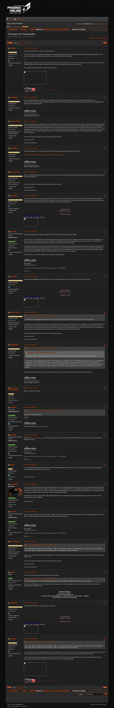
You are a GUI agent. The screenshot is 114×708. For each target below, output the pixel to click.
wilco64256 (65, 29)
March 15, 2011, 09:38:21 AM (30, 484)
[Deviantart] (9, 61)
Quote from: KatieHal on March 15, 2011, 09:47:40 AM (40, 545)
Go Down (10, 43)
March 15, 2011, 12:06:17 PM (30, 572)
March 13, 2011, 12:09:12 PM (30, 121)
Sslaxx (12, 465)
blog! (29, 271)
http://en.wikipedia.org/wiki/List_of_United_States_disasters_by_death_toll (44, 154)
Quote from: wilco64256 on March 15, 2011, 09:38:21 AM (40, 579)
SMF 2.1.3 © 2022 (11, 704)
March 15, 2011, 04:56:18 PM (30, 638)
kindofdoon (14, 97)
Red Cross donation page (37, 438)
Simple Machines (19, 704)
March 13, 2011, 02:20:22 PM (30, 195)
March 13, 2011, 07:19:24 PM (30, 276)
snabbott (51, 29)
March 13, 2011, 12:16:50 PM (30, 148)
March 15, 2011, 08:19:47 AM (30, 464)
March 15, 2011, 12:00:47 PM (30, 541)
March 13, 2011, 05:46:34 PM (30, 231)
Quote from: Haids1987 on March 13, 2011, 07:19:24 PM (40, 315)
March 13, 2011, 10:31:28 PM (30, 344)
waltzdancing (57, 29)
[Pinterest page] (9, 206)
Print (105, 43)
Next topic (103, 38)
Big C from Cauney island (13, 389)
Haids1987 (13, 196)
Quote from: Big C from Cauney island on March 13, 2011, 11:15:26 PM (44, 410)
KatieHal (46, 29)
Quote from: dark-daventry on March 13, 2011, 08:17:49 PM (41, 348)
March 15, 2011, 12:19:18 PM (30, 603)
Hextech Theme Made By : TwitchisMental (17, 706)
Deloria (12, 572)
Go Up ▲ (104, 704)
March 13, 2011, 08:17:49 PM (30, 312)
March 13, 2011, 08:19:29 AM (30, 97)
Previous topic (94, 38)
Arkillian (13, 48)
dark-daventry (15, 121)
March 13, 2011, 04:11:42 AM (30, 48)
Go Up (9, 687)
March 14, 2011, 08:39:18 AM (30, 407)
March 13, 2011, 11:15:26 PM (30, 388)
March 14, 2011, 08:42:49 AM (30, 434)
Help (91, 704)
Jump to (81, 694)
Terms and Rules (97, 704)
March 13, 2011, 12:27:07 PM (30, 172)
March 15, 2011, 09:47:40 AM (30, 511)
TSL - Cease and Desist (17, 26)
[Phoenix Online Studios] (9, 250)
